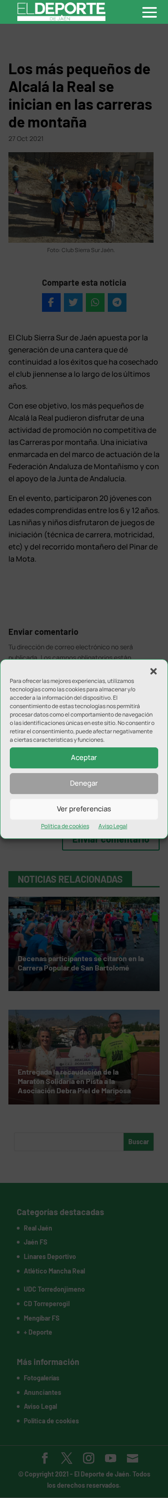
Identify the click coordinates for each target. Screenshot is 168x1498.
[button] (153, 671)
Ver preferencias (84, 809)
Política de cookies (65, 826)
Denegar (84, 783)
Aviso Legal (112, 826)
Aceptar (84, 757)
